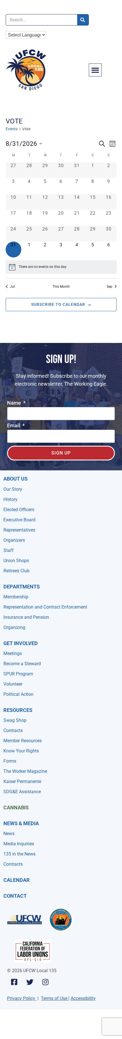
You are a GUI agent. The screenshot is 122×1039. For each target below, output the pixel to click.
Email (14, 425)
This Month (61, 287)
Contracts (13, 730)
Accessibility (83, 998)
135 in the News (19, 854)
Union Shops (16, 560)
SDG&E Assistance (22, 791)
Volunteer (12, 684)
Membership (15, 596)
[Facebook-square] (14, 982)
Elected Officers (18, 509)
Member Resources (22, 740)
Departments (21, 587)
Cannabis (16, 807)
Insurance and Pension (26, 617)
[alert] (61, 267)
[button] (95, 69)
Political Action (18, 694)
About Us (15, 479)
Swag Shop (14, 720)
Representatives (19, 530)
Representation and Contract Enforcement (45, 607)
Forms (9, 761)
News (8, 833)
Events (12, 129)
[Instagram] (45, 982)
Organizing (14, 627)
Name (14, 403)
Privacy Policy (21, 998)
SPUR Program (18, 674)
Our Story (12, 489)
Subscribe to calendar (58, 304)
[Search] (83, 19)
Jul (12, 287)
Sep (109, 287)
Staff (8, 550)
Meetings (12, 653)
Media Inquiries (18, 843)
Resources (17, 710)
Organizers (14, 540)
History (10, 499)
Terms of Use (54, 998)
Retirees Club (16, 570)
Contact (15, 896)
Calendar (16, 880)
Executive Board (19, 519)
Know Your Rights (21, 751)
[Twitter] (30, 982)
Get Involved (20, 643)
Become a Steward (22, 663)
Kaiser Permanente (22, 781)
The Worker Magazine (25, 771)
